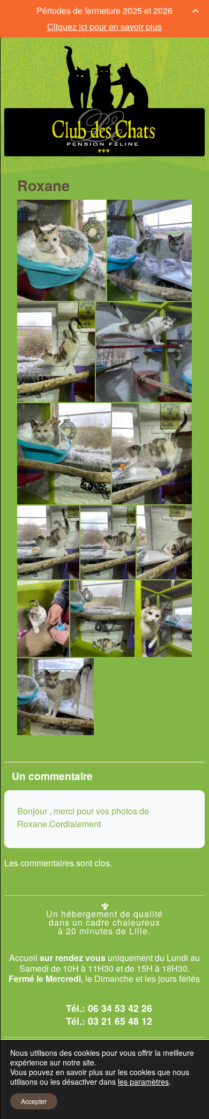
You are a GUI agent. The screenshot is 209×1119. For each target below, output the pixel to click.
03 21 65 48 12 (120, 1020)
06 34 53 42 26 (120, 1008)
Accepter (34, 1101)
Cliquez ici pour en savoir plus (104, 26)
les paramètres (143, 1081)
